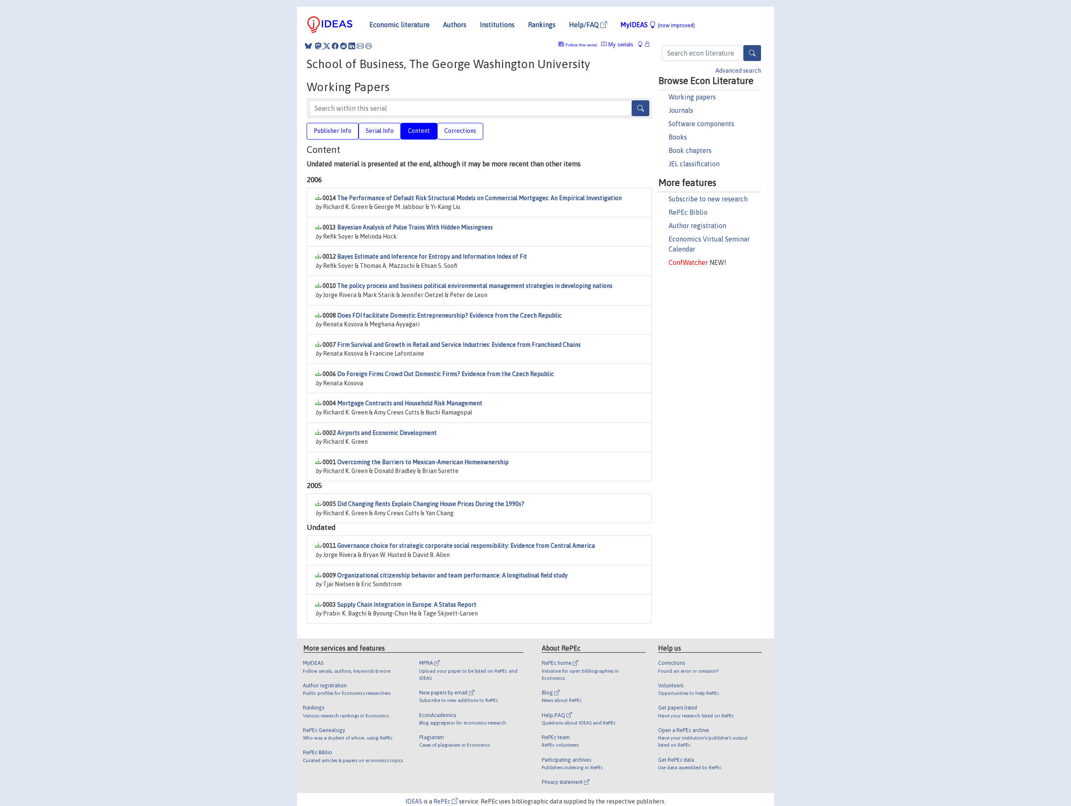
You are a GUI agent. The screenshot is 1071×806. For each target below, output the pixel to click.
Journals (681, 110)
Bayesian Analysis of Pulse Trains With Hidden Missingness (415, 227)
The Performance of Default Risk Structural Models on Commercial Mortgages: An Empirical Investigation (479, 198)
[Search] (752, 53)
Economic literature (399, 24)
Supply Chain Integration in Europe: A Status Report (407, 604)
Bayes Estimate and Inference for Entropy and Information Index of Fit (432, 256)
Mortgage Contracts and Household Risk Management (409, 403)
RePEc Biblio (688, 212)
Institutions (497, 24)
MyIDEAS (657, 24)
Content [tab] (419, 130)
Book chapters (690, 150)
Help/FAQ (584, 24)
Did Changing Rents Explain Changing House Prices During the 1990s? (430, 504)
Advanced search (738, 70)
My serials (620, 44)
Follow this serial (581, 45)
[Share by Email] (360, 46)
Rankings (542, 24)
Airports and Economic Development (387, 433)
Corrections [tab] (460, 130)
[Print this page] (368, 46)
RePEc (442, 801)
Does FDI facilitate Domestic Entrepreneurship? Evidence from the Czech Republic (449, 315)
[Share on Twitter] (326, 46)
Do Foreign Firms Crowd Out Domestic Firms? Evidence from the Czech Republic (445, 374)
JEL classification (694, 164)
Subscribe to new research (708, 199)
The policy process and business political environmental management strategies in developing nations (474, 285)
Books (678, 137)
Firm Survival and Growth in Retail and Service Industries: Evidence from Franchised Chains (459, 344)
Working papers (692, 97)
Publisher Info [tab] (332, 130)
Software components (701, 123)
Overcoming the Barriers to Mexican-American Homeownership (423, 462)
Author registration (697, 225)
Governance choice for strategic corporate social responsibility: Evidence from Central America (466, 545)
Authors (454, 24)
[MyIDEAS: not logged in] (642, 44)
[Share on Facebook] (335, 46)
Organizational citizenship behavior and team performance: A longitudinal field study (452, 575)
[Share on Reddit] (343, 46)
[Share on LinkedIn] (351, 46)
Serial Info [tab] (380, 130)
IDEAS (413, 801)
